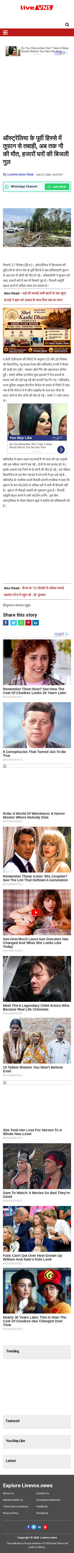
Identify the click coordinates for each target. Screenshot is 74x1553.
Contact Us (42, 1493)
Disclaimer (42, 1513)
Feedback (42, 1506)
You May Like (15, 1441)
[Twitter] (33, 1527)
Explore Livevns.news (28, 1485)
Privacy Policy (10, 1513)
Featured (12, 1421)
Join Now (59, 187)
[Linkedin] (39, 1527)
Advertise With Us (13, 1499)
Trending (12, 1351)
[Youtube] (45, 1527)
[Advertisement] (37, 93)
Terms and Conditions (15, 1506)
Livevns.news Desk (20, 174)
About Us (8, 1493)
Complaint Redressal (48, 1499)
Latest (11, 1461)
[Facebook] (28, 1527)
